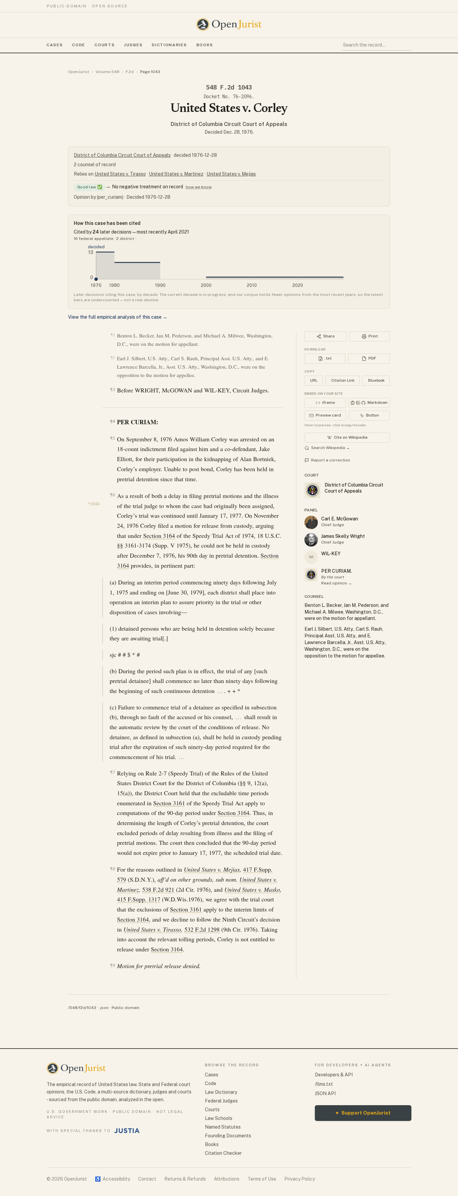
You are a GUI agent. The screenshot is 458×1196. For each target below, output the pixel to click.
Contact (147, 1179)
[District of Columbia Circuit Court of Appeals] (311, 574)
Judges (133, 45)
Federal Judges (221, 1101)
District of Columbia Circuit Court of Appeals (229, 124)
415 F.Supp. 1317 (138, 899)
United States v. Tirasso (120, 174)
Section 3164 (159, 535)
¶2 (113, 358)
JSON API (325, 1093)
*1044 (94, 504)
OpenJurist (78, 71)
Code (78, 45)
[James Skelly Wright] (311, 540)
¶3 (112, 389)
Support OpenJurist (363, 1113)
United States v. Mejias (231, 174)
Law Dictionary (221, 1092)
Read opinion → (336, 583)
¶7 (112, 772)
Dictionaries (169, 45)
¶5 (112, 438)
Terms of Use (261, 1179)
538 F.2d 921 (158, 889)
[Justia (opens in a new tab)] (127, 1130)
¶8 (112, 868)
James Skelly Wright (343, 536)
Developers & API (334, 1074)
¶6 (112, 494)
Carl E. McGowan (339, 518)
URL (314, 380)
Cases (55, 45)
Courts (105, 45)
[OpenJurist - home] (229, 24)
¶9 (112, 965)
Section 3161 (169, 803)
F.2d (130, 71)
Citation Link (342, 380)
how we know (199, 187)
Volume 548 (107, 71)
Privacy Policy (299, 1179)
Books (204, 45)
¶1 (113, 335)
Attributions (226, 1179)
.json (104, 1007)
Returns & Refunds (185, 1179)
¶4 (112, 421)
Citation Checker (223, 1153)
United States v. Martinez (176, 174)
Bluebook (376, 380)
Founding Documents (228, 1135)
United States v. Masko (252, 889)
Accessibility (112, 1179)
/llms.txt (324, 1084)
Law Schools (218, 1118)
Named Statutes (223, 1127)
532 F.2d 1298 (202, 929)
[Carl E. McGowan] (311, 522)
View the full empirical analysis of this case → (117, 317)
